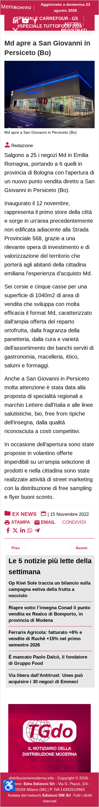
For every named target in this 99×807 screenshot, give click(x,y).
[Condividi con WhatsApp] (29, 530)
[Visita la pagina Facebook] (35, 21)
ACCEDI (72, 24)
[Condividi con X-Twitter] (15, 530)
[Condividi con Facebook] (8, 530)
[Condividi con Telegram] (37, 530)
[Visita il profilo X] (15, 30)
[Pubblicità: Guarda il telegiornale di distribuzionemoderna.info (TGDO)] (49, 738)
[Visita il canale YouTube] (25, 21)
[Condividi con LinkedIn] (22, 530)
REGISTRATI (74, 30)
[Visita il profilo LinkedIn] (15, 21)
